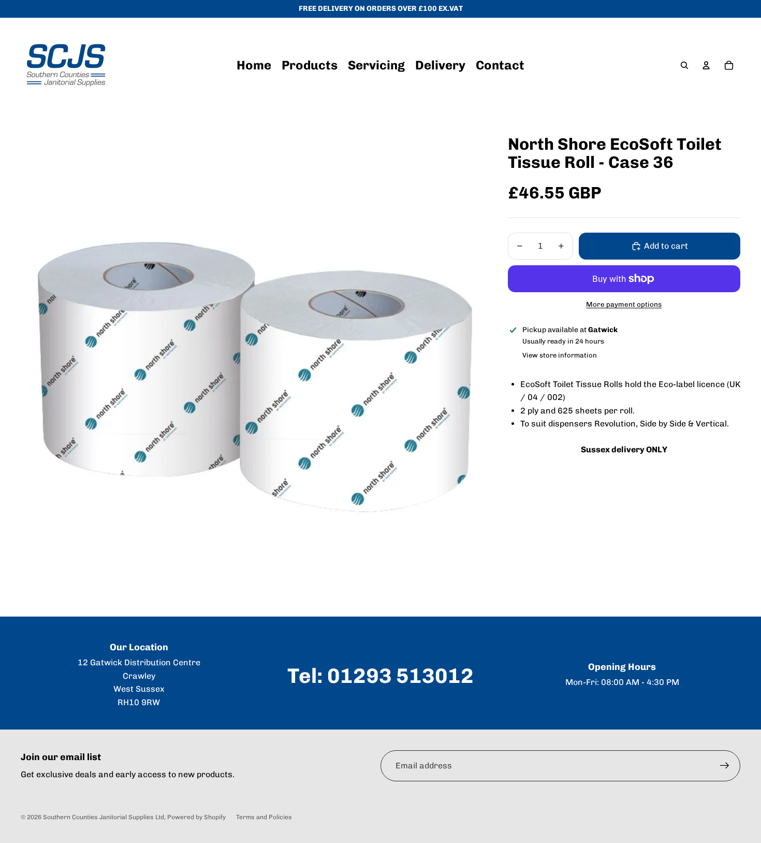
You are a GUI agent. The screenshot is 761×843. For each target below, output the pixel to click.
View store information (559, 355)
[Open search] (684, 65)
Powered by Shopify (196, 817)
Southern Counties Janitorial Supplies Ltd (103, 817)
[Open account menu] (706, 65)
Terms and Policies (264, 817)
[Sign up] (725, 766)
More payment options (624, 304)
